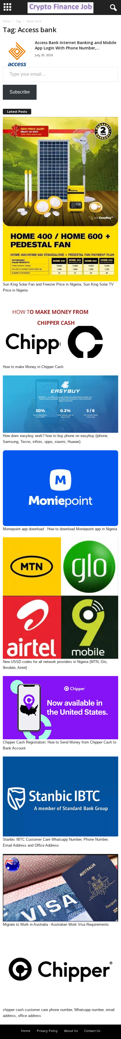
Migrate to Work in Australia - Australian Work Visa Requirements (56, 924)
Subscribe (20, 92)
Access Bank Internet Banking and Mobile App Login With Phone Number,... (75, 45)
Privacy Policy (47, 1031)
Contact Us (92, 1031)
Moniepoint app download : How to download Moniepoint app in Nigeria (60, 529)
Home (6, 21)
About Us (71, 1031)
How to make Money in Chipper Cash (33, 367)
